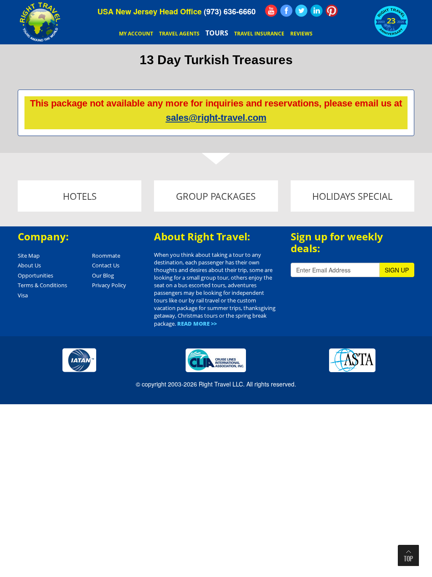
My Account (136, 33)
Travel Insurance (259, 33)
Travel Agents (179, 33)
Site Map (29, 255)
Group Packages (216, 196)
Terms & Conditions (42, 285)
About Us (29, 265)
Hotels (80, 196)
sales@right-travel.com (216, 117)
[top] (408, 555)
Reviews (301, 33)
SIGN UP (397, 270)
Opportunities (35, 275)
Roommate (106, 255)
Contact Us (105, 265)
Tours (216, 33)
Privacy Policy (109, 285)
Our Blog (103, 275)
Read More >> (197, 323)
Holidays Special (352, 196)
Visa (23, 295)
